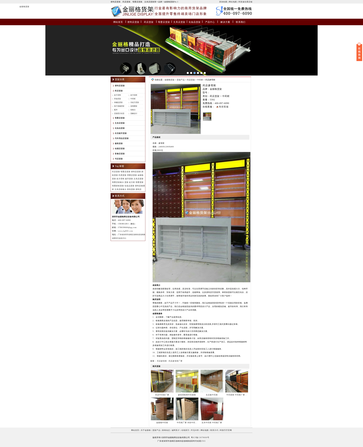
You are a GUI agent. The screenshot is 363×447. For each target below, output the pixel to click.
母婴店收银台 (118, 182)
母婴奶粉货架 (118, 186)
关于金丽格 (146, 430)
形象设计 (133, 113)
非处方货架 (134, 102)
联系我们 (240, 22)
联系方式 (214, 430)
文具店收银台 (120, 189)
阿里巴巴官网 (226, 430)
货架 (126, 182)
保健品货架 (118, 102)
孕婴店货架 (132, 175)
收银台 (133, 110)
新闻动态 (166, 430)
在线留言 (185, 430)
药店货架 (149, 22)
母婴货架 (139, 182)
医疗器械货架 (119, 106)
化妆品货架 (195, 22)
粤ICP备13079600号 (200, 437)
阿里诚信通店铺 (245, 2)
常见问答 (195, 430)
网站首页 (118, 22)
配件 (116, 110)
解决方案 (225, 22)
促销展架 (133, 106)
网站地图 (233, 2)
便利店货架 (133, 22)
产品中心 (210, 22)
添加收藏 (223, 2)
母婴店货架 (164, 22)
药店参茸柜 (162, 361)
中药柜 (133, 99)
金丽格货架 (117, 12)
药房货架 (122, 175)
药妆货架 (117, 99)
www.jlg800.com (125, 231)
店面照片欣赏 (119, 113)
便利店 (139, 189)
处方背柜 (117, 95)
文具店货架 (179, 22)
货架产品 (181, 80)
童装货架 (131, 189)
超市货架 (129, 179)
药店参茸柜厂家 (175, 361)
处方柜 (132, 182)
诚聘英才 (176, 430)
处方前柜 (133, 95)
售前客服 (223, 107)
